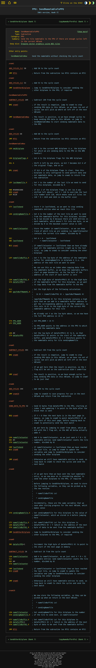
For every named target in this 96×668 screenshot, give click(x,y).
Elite (71, 3)
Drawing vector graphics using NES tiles (40, 44)
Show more (82, 32)
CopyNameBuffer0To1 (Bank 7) (72, 22)
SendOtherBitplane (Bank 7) (23, 22)
